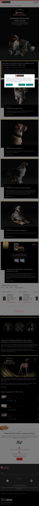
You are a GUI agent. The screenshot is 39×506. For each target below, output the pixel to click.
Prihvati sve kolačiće (30, 84)
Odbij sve (21, 84)
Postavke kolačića (9, 84)
